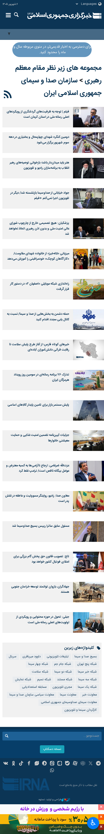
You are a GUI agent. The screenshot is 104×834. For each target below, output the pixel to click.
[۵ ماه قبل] (88, 319)
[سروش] (44, 764)
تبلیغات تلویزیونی (57, 656)
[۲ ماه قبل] (88, 198)
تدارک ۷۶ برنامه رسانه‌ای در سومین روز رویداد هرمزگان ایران (41, 377)
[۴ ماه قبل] (88, 289)
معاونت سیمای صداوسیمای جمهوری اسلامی (69, 702)
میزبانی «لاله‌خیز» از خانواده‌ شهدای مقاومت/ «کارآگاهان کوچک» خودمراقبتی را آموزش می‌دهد (38, 256)
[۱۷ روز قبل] (88, 117)
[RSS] (7, 95)
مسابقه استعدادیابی (34, 687)
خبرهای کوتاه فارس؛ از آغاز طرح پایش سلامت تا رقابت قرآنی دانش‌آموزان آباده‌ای (39, 347)
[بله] (67, 764)
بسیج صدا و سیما (85, 656)
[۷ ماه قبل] (88, 380)
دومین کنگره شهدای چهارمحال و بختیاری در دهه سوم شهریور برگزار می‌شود (39, 140)
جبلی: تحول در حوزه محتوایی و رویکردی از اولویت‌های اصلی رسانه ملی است (42, 620)
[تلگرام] (98, 764)
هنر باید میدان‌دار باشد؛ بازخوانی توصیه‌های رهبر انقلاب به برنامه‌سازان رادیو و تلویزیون (39, 165)
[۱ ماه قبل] (88, 168)
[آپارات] (75, 764)
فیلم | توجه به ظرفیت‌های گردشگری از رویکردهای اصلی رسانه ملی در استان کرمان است (38, 114)
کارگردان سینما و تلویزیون (80, 710)
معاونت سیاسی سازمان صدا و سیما (31, 694)
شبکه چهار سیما (38, 664)
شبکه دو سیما (63, 671)
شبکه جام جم (62, 664)
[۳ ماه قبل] (88, 228)
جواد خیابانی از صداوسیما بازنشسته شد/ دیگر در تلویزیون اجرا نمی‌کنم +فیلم (39, 195)
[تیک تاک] (21, 764)
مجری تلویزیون (62, 687)
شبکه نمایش (23, 679)
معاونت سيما (68, 694)
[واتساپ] (52, 771)
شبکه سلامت (40, 671)
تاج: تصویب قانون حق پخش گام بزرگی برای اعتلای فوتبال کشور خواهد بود (41, 559)
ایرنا (59, 16)
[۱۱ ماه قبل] (88, 562)
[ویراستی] (36, 764)
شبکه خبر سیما (87, 671)
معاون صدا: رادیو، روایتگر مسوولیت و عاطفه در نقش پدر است (37, 498)
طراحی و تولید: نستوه (50, 800)
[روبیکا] (83, 764)
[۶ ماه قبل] (88, 350)
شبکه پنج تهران (87, 664)
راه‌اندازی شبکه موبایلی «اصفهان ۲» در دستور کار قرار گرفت (39, 286)
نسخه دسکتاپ (52, 749)
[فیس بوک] (29, 764)
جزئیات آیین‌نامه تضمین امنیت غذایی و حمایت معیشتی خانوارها (40, 438)
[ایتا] (52, 764)
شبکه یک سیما (87, 687)
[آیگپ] (59, 764)
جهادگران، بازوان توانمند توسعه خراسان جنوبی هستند (40, 589)
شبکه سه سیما (87, 679)
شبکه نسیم (44, 679)
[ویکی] (6, 764)
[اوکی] (13, 764)
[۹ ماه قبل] (88, 531)
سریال (12, 656)
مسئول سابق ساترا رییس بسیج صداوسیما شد (40, 526)
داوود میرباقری (31, 656)
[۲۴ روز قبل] (88, 142)
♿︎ (93, 822)
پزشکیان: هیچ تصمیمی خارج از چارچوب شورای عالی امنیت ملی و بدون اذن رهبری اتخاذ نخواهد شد (39, 229)
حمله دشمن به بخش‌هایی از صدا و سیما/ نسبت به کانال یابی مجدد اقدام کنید (38, 317)
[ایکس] (90, 764)
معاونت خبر (89, 694)
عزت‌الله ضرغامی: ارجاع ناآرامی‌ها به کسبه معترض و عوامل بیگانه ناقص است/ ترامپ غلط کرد (37, 468)
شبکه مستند (64, 679)
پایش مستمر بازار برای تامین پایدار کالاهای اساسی (38, 405)
